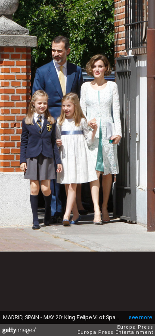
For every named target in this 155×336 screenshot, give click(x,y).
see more (140, 317)
